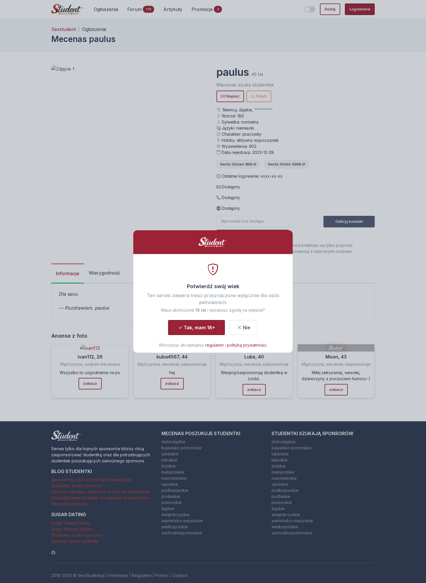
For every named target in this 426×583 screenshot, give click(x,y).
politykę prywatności (246, 345)
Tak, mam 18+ (199, 327)
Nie (246, 327)
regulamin (214, 345)
